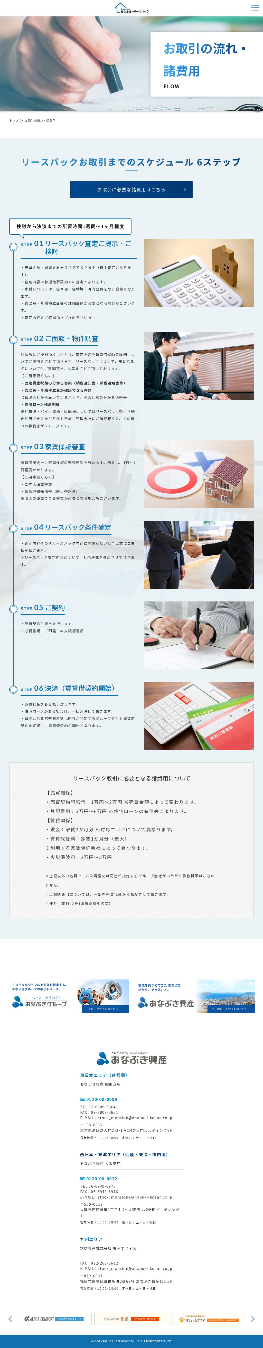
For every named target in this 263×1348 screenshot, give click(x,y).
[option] (54, 1319)
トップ (13, 120)
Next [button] (251, 1319)
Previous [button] (11, 1319)
